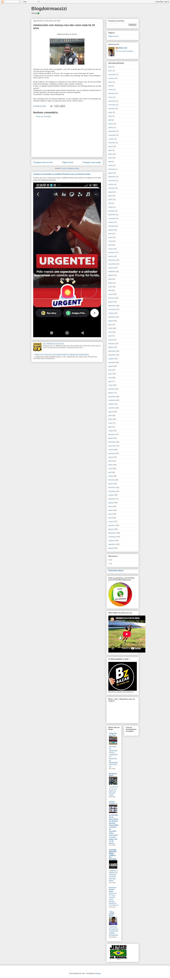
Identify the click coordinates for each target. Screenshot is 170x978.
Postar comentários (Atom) (70, 168)
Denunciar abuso (116, 570)
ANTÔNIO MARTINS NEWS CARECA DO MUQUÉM (112, 854)
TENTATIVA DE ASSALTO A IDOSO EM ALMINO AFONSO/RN (113, 931)
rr (109, 563)
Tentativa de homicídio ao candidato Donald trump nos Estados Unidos (62, 174)
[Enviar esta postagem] (51, 106)
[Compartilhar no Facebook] (62, 106)
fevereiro (111, 169)
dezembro (112, 101)
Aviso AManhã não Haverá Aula (53, 344)
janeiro (110, 127)
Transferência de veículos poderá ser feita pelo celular (113, 791)
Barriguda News (113, 774)
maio (110, 116)
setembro (111, 93)
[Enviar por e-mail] (55, 106)
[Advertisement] (67, 139)
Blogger (98, 973)
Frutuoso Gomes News (112, 889)
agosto (110, 146)
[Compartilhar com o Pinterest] (64, 106)
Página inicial (67, 162)
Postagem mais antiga (92, 162)
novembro (112, 74)
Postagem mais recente (43, 162)
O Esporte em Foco (113, 734)
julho (110, 67)
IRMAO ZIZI (122, 48)
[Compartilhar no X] (60, 106)
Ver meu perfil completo (124, 51)
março (110, 89)
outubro (111, 78)
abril (109, 86)
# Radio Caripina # (113, 802)
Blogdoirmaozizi (49, 8)
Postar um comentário (43, 116)
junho (110, 71)
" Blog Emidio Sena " (111, 914)
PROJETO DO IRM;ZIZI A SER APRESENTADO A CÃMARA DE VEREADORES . (62, 354)
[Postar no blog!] (57, 106)
